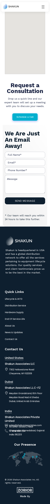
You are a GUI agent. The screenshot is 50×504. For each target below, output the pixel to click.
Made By (25, 496)
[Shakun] (11, 6)
